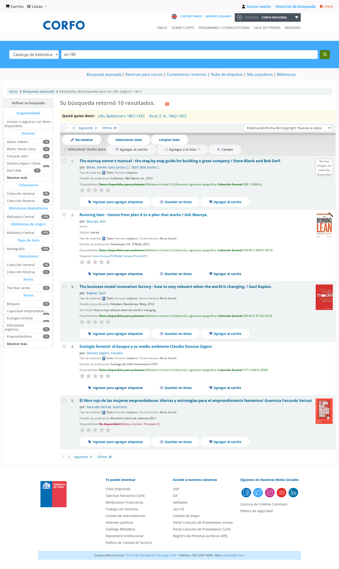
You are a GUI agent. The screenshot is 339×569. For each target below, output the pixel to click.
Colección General (21, 193)
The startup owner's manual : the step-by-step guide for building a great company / (180, 161)
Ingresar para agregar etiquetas (117, 202)
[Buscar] (325, 54)
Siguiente (86, 128)
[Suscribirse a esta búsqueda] (167, 103)
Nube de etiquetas (227, 74)
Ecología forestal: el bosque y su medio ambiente (146, 346)
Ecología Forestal (20, 318)
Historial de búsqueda (295, 6)
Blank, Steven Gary (21, 149)
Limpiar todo (169, 140)
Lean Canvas (101, 256)
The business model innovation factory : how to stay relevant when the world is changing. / (176, 286)
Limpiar (327, 6)
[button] (14, 6)
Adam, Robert (17, 142)
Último (107, 128)
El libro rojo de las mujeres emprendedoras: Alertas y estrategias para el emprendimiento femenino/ (196, 400)
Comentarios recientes (187, 74)
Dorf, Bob (14, 170)
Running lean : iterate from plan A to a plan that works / (144, 215)
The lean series (18, 288)
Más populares (260, 74)
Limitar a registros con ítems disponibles (28, 123)
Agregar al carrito (227, 202)
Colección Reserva (21, 201)
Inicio (13, 91)
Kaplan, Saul (96, 293)
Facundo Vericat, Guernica (106, 407)
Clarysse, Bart (17, 156)
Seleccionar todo (129, 140)
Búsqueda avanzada (103, 74)
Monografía (16, 249)
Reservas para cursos (144, 74)
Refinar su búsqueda (28, 103)
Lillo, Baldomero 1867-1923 (121, 116)
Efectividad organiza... (14, 327)
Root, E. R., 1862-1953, (168, 116)
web (140, 256)
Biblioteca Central (20, 216)
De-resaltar (83, 140)
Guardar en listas (178, 202)
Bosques (13, 304)
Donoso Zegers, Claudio (104, 353)
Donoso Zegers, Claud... (25, 163)
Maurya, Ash (96, 221)
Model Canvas (123, 256)
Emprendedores (19, 336)
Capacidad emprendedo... (27, 311)
